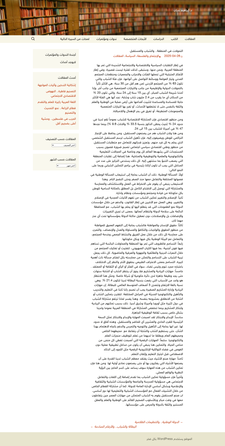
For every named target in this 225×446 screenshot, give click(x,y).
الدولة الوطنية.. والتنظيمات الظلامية (159, 422)
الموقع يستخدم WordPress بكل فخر (169, 439)
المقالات (190, 39)
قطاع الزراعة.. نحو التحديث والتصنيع (60, 110)
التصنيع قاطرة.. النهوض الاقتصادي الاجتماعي (61, 94)
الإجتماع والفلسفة (148, 56)
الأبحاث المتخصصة (135, 39)
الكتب (174, 39)
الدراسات (158, 39)
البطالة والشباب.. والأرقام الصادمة (113, 427)
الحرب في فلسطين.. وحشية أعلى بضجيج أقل (58, 121)
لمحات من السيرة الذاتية (74, 39)
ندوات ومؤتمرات (106, 39)
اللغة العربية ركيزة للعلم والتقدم (57, 102)
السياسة (130, 56)
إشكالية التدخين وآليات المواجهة (57, 85)
